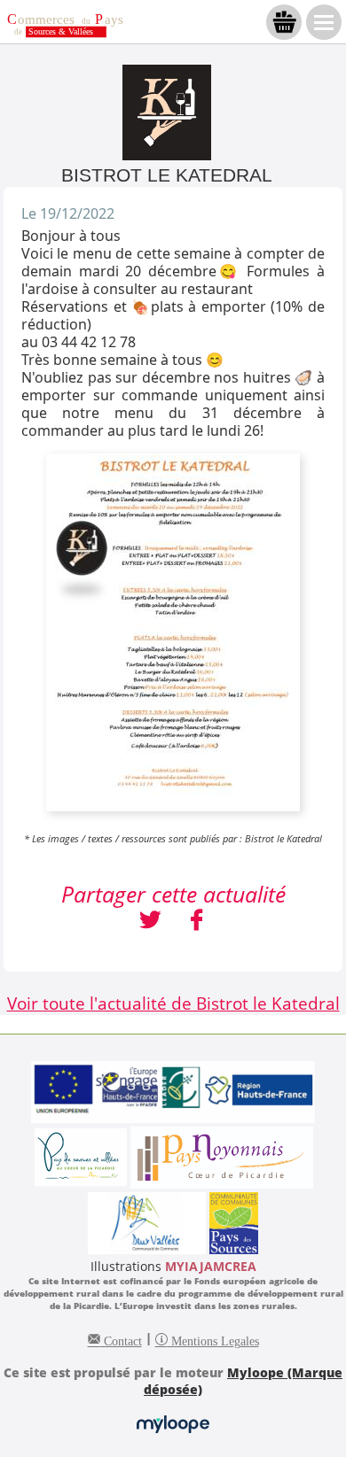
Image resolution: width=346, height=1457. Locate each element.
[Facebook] (196, 922)
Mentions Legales (213, 1339)
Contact (121, 1339)
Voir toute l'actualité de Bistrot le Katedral (173, 1003)
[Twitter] (150, 922)
